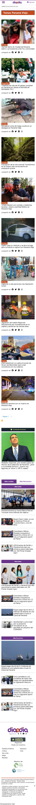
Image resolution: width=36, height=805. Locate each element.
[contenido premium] (18, 739)
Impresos (23, 749)
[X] (21, 734)
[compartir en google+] (19, 52)
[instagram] (26, 734)
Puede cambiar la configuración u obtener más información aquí (13, 795)
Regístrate (18, 743)
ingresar (32, 2)
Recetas (5, 758)
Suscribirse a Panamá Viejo (2, 420)
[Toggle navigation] (3, 2)
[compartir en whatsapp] (22, 52)
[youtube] (23, 734)
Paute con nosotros (18, 745)
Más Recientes (25, 481)
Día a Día (5, 753)
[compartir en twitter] (15, 52)
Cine (21, 751)
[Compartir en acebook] (12, 52)
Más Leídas (9, 481)
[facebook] (18, 734)
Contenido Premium (19, 429)
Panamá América (8, 749)
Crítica (4, 751)
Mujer (4, 755)
